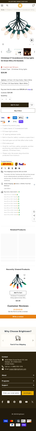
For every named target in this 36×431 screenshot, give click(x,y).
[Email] (19, 168)
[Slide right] (33, 340)
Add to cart (15, 105)
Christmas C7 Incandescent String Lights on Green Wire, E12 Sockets (18, 297)
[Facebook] (2, 168)
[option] (18, 29)
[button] (29, 44)
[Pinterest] (9, 168)
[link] (9, 258)
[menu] (2, 5)
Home (2, 9)
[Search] (7, 5)
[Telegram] (16, 168)
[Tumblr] (12, 168)
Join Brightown (28, 393)
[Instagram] (8, 402)
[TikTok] (20, 402)
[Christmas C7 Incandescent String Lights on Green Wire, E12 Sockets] (18, 281)
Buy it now (18, 111)
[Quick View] (24, 278)
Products (9, 9)
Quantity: (4, 95)
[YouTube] (26, 402)
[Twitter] (5, 168)
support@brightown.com (17, 369)
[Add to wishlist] (32, 105)
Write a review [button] (18, 317)
